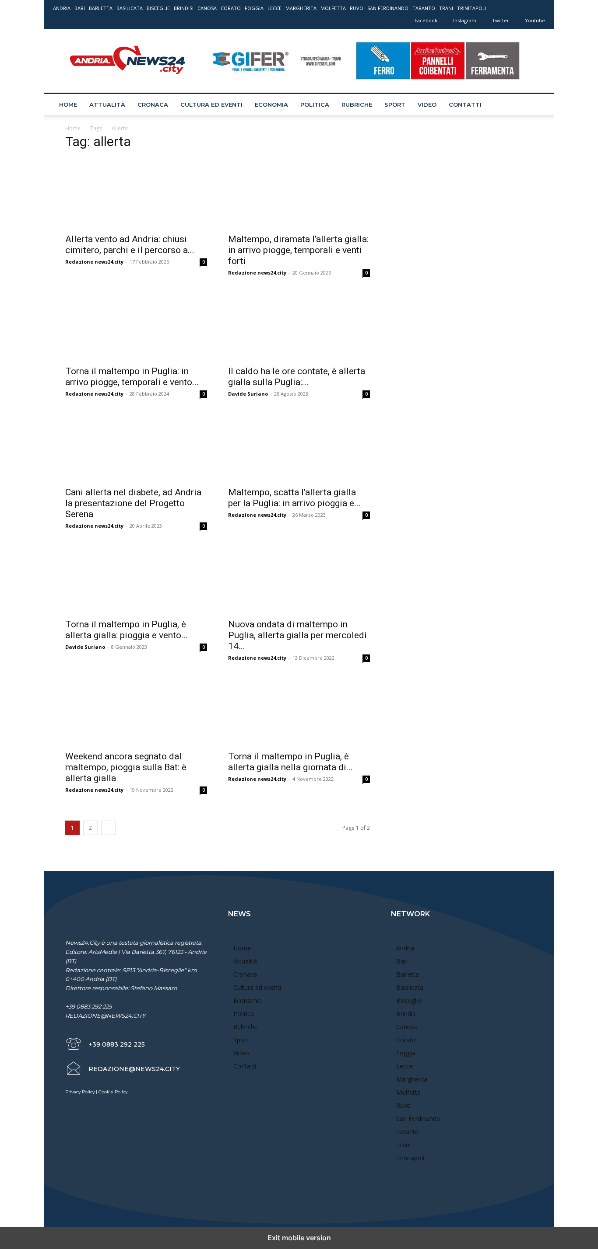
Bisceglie (158, 8)
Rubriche (356, 104)
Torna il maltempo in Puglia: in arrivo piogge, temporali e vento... (132, 376)
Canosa (207, 8)
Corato (231, 8)
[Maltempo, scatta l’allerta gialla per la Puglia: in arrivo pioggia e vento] (299, 446)
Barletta (101, 8)
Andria (61, 8)
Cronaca (152, 104)
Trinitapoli (471, 8)
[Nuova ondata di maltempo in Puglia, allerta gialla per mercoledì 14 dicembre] (299, 578)
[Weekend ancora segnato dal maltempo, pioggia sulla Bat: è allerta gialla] (136, 710)
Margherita (301, 8)
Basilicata (129, 8)
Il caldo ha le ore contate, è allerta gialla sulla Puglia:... (296, 376)
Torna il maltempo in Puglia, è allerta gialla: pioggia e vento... (126, 629)
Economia (271, 104)
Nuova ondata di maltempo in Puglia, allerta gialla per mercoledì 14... (297, 635)
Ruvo (356, 8)
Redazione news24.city (94, 261)
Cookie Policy (112, 1092)
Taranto (423, 8)
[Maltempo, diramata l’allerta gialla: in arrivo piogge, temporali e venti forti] (299, 193)
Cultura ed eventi (211, 104)
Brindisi (183, 8)
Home (68, 104)
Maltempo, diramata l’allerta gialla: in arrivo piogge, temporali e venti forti (298, 250)
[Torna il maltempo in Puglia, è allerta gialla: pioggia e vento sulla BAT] (136, 578)
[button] (534, 105)
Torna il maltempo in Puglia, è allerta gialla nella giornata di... (290, 761)
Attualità (107, 104)
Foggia (254, 8)
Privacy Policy (80, 1092)
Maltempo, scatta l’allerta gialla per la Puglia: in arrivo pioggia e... (294, 497)
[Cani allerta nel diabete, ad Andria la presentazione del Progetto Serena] (136, 446)
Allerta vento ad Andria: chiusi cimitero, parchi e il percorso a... (129, 244)
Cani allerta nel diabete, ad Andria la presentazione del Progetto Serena (133, 503)
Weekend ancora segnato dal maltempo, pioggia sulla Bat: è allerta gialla (125, 767)
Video (427, 104)
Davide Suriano (248, 393)
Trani (446, 8)
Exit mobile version (299, 1237)
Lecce (274, 8)
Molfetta (333, 8)
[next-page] (108, 828)
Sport (394, 104)
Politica (314, 104)
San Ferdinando (387, 8)
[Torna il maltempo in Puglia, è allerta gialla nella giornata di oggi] (299, 710)
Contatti (465, 104)
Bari (79, 8)
